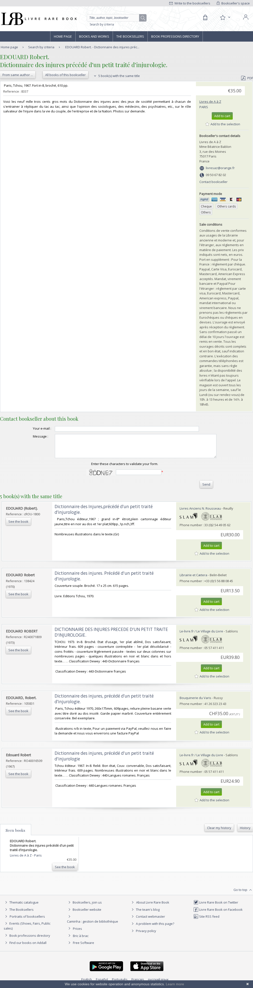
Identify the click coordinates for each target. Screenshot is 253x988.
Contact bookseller (213, 182)
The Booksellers (130, 36)
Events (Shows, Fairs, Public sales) (27, 926)
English (86, 979)
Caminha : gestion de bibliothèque (92, 921)
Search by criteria (102, 24)
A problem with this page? (154, 923)
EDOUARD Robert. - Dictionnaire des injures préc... (102, 47)
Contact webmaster (150, 916)
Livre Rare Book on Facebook (220, 909)
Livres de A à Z (210, 101)
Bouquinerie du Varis (195, 698)
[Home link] (38, 18)
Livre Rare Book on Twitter (218, 902)
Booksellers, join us (87, 902)
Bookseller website (86, 909)
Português (119, 979)
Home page (63, 36)
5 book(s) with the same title (119, 76)
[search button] (143, 18)
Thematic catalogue (24, 902)
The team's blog (147, 909)
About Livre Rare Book (152, 902)
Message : (40, 436)
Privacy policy (145, 931)
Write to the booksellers (192, 3)
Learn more (175, 984)
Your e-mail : (42, 428)
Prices (77, 928)
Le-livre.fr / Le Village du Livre (201, 631)
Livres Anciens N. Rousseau (200, 508)
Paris (203, 107)
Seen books (15, 830)
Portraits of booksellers (27, 916)
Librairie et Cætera (193, 575)
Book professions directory (175, 36)
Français (137, 979)
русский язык (158, 979)
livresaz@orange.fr (220, 168)
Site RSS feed (208, 916)
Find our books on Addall (27, 942)
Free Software (83, 942)
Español (102, 979)
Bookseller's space (235, 3)
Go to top (240, 889)
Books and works (94, 36)
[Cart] (205, 17)
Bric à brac (80, 936)
